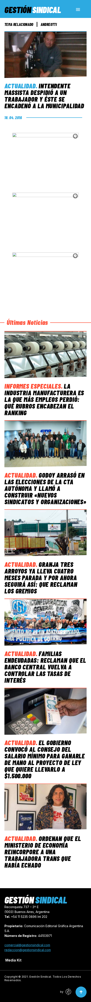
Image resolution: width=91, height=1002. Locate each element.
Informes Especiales (32, 386)
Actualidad (20, 86)
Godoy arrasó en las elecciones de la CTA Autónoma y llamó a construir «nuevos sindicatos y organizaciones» (45, 488)
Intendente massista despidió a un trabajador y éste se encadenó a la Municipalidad (44, 96)
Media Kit (13, 960)
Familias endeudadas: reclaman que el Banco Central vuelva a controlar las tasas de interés (45, 666)
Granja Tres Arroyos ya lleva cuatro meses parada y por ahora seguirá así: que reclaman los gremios (40, 577)
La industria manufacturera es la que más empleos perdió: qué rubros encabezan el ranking (44, 399)
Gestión (32, 9)
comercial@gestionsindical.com (27, 945)
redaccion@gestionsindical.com (27, 950)
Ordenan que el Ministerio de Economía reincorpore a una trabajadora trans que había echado (42, 851)
